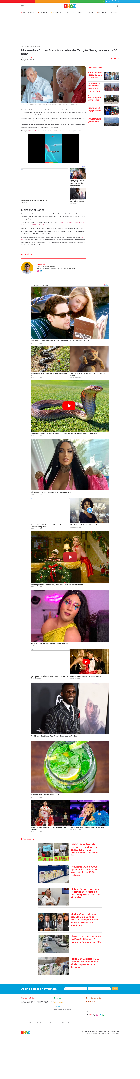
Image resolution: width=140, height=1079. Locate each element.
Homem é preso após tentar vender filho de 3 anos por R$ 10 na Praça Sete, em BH (95, 98)
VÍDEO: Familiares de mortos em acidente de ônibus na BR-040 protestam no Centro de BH (84, 850)
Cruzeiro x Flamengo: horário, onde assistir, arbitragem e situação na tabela (94, 109)
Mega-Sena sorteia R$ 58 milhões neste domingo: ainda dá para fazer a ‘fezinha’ (85, 962)
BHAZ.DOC (90, 1001)
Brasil (91, 13)
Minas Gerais (79, 13)
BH (68, 13)
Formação (61, 1009)
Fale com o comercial (57, 1023)
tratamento (33, 131)
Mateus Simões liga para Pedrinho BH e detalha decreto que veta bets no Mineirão (85, 893)
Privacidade (72, 1023)
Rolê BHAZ (43, 13)
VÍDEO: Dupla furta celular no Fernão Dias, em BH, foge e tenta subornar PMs (86, 939)
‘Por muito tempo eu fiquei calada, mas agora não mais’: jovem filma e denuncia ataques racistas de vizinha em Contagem (95, 87)
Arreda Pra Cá (57, 13)
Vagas (56, 1009)
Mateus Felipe (28, 57)
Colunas (57, 1006)
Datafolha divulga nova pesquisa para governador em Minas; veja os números (95, 75)
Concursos (67, 1009)
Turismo (114, 13)
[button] (109, 58)
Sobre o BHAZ (27, 1023)
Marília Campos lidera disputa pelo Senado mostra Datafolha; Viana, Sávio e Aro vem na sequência (85, 920)
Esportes (57, 998)
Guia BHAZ (102, 13)
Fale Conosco (41, 1023)
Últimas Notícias (28, 13)
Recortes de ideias (94, 998)
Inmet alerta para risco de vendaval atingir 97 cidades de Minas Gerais (95, 120)
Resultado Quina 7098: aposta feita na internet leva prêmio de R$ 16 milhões (84, 870)
